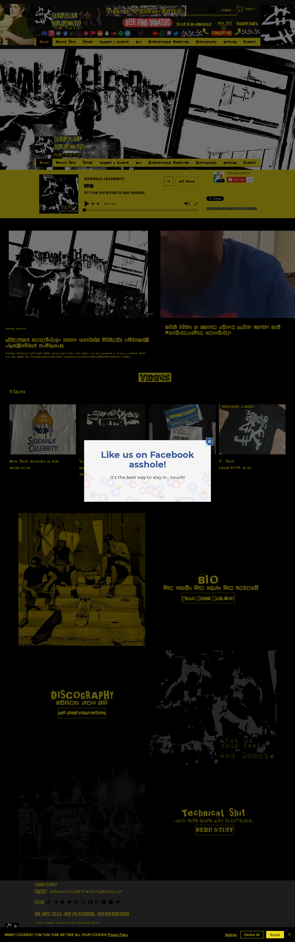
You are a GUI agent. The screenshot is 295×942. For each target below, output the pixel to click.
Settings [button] (231, 934)
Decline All (252, 934)
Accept (275, 934)
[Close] (289, 934)
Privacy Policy (118, 934)
